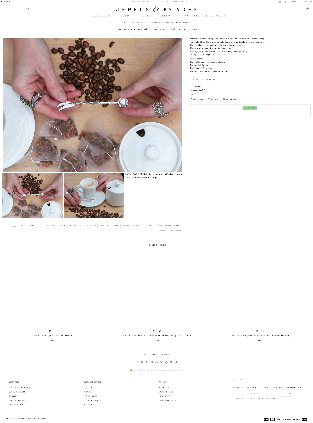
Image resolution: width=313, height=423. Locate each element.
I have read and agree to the (256, 399)
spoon (22, 226)
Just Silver (141, 22)
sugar (135, 226)
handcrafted (90, 226)
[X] (147, 362)
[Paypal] (304, 419)
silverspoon (160, 231)
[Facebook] (142, 362)
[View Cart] (309, 9)
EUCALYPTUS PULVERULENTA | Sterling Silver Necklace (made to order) (156, 336)
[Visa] (266, 419)
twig (40, 226)
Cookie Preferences (92, 400)
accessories (147, 226)
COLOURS (131, 22)
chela (78, 226)
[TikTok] (176, 362)
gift (70, 226)
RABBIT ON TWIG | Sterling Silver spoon (53, 336)
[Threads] (151, 362)
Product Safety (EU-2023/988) (204, 80)
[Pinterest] (161, 362)
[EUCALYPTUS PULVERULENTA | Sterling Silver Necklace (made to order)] (156, 290)
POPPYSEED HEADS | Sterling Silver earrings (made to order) (260, 336)
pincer (159, 226)
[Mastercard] (272, 419)
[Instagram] (137, 362)
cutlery (61, 226)
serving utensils (173, 226)
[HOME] (124, 22)
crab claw (50, 226)
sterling (125, 226)
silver (31, 226)
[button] (197, 99)
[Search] (27, 8)
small (115, 226)
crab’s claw (175, 231)
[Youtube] (166, 362)
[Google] (156, 362)
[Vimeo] (171, 362)
